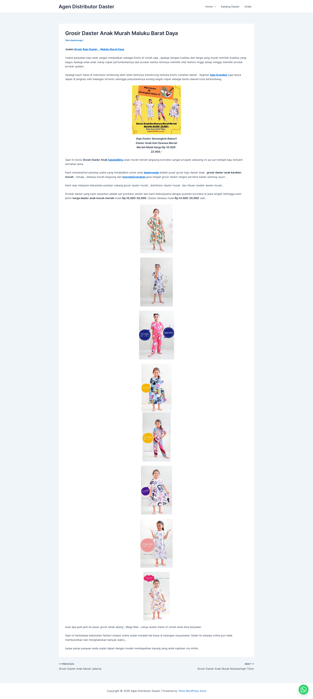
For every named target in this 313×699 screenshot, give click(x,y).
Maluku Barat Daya (112, 49)
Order (248, 6)
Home (209, 6)
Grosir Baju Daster (86, 49)
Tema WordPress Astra (192, 690)
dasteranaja (151, 172)
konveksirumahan (134, 176)
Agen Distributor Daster (86, 6)
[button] (214, 6)
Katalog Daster (230, 6)
